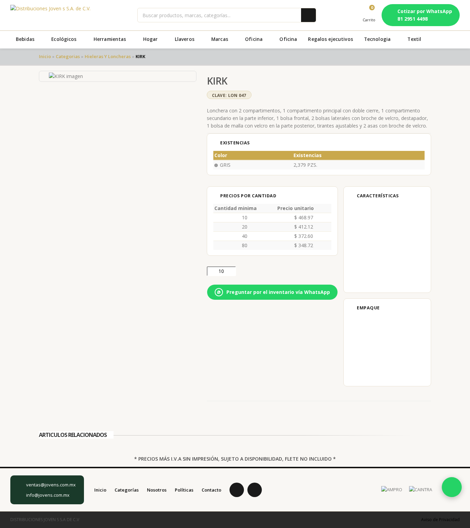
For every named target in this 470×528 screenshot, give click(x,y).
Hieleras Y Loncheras (108, 56)
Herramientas (111, 39)
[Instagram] (254, 490)
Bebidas (26, 39)
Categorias (68, 56)
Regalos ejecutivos (330, 39)
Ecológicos (64, 39)
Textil (415, 39)
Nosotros (157, 490)
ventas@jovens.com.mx (51, 485)
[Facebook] (236, 490)
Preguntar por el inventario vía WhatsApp (278, 292)
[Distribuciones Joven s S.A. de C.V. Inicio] (50, 15)
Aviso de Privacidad (440, 519)
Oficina (254, 39)
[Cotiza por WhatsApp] (452, 487)
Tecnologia (378, 39)
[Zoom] (191, 75)
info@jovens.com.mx (48, 495)
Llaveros (185, 39)
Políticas (184, 490)
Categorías (127, 490)
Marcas (220, 39)
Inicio (45, 56)
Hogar (151, 39)
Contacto (211, 490)
